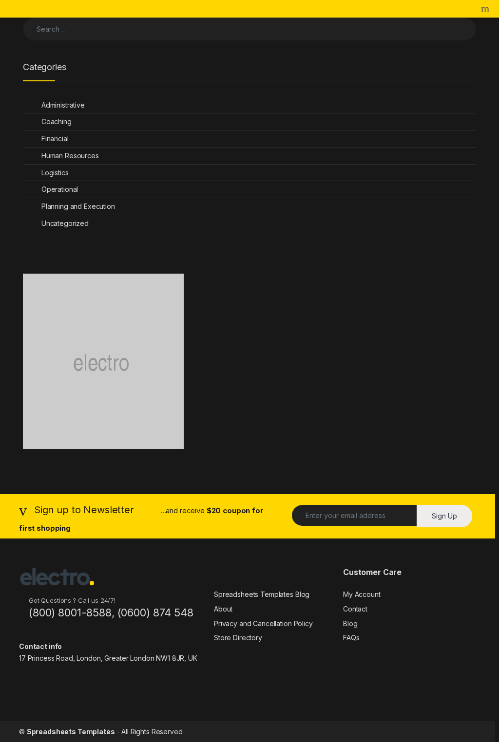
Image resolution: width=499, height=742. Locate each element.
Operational (59, 189)
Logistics (55, 172)
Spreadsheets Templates (71, 731)
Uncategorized (65, 223)
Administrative (63, 105)
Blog (350, 623)
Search (486, 8)
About (223, 609)
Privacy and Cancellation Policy (263, 623)
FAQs (351, 637)
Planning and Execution (78, 206)
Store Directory (238, 637)
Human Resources (70, 155)
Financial (55, 138)
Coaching (56, 121)
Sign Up (444, 516)
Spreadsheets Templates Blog (261, 594)
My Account (362, 594)
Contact (355, 609)
